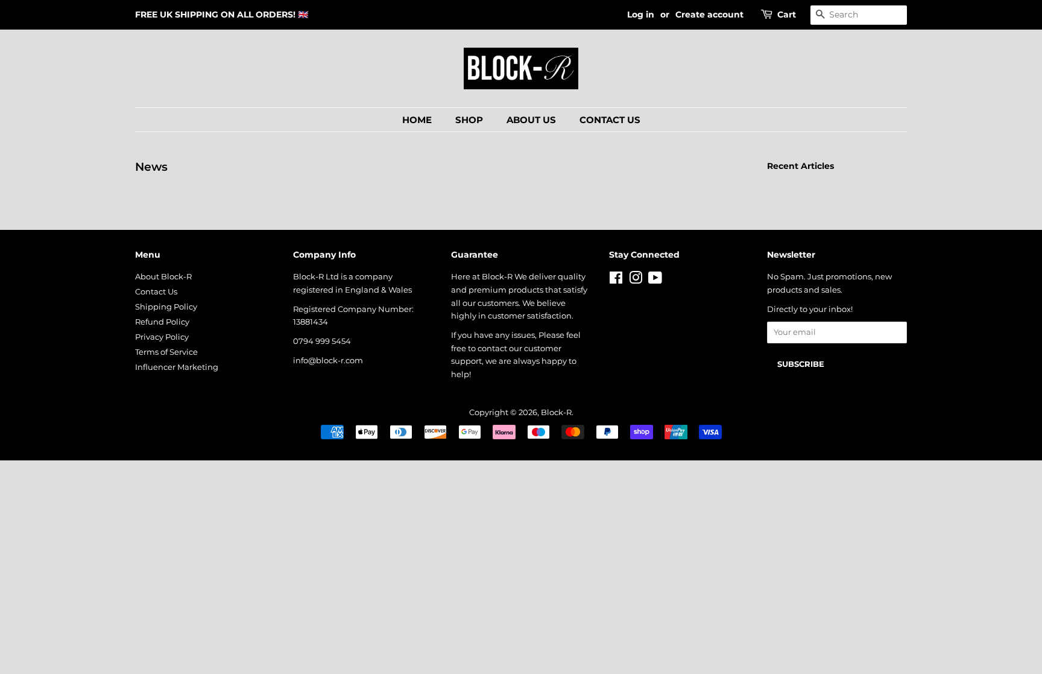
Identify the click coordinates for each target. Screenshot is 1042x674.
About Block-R (163, 276)
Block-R (556, 412)
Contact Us (609, 120)
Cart (786, 14)
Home (417, 120)
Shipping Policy (166, 306)
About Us (531, 120)
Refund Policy (162, 321)
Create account (709, 14)
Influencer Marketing (176, 367)
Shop (469, 120)
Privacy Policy (162, 337)
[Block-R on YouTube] (655, 280)
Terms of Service (166, 352)
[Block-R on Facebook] (616, 280)
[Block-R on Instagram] (635, 280)
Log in (640, 14)
